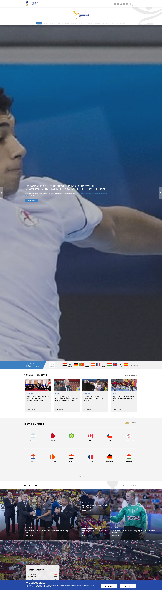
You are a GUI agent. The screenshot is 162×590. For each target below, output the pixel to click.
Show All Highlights (131, 375)
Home (39, 23)
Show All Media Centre (130, 486)
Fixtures (73, 23)
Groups (133, 422)
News (45, 23)
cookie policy (49, 586)
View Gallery (29, 535)
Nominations (110, 23)
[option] (81, 193)
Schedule (65, 23)
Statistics (89, 23)
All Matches (134, 365)
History (81, 23)
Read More (31, 200)
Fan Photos (121, 23)
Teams (127, 422)
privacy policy (69, 585)
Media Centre (99, 23)
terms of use (60, 585)
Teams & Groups (54, 23)
